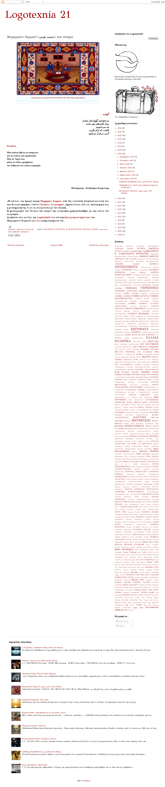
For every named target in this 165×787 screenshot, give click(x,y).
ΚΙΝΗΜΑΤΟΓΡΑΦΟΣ (145, 380)
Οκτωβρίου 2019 (127, 160)
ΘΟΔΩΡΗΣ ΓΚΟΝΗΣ (142, 364)
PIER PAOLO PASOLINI (149, 575)
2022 (120, 143)
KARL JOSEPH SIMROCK (145, 555)
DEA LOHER (120, 509)
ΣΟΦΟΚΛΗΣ (147, 466)
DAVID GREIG (143, 507)
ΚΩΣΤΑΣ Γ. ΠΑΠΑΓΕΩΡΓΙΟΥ (139, 392)
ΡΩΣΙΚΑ (155, 456)
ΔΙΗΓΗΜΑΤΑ (139, 329)
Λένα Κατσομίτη (145, 397)
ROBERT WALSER (123, 582)
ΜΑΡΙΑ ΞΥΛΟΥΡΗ (152, 405)
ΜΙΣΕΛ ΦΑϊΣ (129, 423)
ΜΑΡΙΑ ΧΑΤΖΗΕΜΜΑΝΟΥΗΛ (141, 410)
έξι (38, 220)
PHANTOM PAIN (132, 575)
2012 (120, 220)
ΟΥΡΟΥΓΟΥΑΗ (120, 444)
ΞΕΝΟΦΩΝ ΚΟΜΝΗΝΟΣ (124, 439)
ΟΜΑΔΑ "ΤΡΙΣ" (130, 441)
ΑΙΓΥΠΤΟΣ (119, 251)
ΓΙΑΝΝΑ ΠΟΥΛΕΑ (130, 293)
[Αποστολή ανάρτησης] (9, 227)
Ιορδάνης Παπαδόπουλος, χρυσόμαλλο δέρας (139, 182)
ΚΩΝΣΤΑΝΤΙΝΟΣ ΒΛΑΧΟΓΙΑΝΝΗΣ (129, 387)
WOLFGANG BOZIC (132, 597)
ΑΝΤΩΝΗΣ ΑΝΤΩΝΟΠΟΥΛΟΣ (147, 261)
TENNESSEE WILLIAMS (124, 590)
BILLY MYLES (147, 502)
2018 (120, 198)
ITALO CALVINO (152, 544)
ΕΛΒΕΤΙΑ (136, 332)
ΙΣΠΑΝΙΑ (135, 372)
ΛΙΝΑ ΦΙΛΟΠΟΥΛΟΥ (135, 400)
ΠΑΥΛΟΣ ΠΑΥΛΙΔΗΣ (144, 449)
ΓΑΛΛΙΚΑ (118, 288)
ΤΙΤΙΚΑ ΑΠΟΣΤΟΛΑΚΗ (134, 479)
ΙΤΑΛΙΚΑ (118, 374)
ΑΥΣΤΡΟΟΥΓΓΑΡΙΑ (123, 275)
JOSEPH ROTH (153, 552)
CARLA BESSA (145, 504)
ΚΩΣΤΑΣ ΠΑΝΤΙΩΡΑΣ (139, 395)
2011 (120, 224)
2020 (120, 150)
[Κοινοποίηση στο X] (14, 235)
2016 (120, 206)
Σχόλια (121, 626)
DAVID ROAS (154, 507)
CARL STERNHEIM (131, 504)
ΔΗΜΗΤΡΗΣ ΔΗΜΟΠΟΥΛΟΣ (139, 321)
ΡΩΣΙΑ (148, 456)
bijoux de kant (136, 502)
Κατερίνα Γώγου (142, 377)
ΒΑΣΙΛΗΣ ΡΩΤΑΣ (135, 280)
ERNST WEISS (129, 517)
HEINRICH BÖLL (127, 537)
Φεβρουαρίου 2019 (128, 175)
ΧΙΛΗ (156, 484)
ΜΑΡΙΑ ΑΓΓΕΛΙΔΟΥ (150, 402)
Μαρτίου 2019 (126, 171)
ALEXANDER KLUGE (150, 494)
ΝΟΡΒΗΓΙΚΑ (144, 436)
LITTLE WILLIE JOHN (130, 560)
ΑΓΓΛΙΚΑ (141, 248)
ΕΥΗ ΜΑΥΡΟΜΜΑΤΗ (149, 344)
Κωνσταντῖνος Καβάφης (135, 390)
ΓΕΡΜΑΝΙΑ (131, 288)
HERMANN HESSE (121, 542)
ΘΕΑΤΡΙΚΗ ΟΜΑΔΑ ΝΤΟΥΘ (131, 357)
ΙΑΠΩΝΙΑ (130, 370)
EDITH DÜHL (121, 512)
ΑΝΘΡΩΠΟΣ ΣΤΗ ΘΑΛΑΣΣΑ (126, 259)
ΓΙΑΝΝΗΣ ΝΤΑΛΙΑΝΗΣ (139, 301)
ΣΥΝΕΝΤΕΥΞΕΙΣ (121, 477)
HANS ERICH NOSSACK (123, 534)
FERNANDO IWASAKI (123, 519)
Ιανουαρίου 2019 (127, 179)
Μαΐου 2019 (125, 164)
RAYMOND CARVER (122, 580)
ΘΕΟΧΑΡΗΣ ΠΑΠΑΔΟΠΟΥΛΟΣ (125, 362)
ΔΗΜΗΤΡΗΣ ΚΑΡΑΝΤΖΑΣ (137, 324)
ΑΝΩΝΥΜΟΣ (154, 264)
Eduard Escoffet (134, 512)
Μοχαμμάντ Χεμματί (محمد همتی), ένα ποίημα (135, 192)
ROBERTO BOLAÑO (141, 582)
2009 (120, 231)
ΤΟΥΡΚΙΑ (146, 479)
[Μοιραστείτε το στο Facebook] (16, 235)
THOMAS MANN (147, 592)
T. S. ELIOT (154, 587)
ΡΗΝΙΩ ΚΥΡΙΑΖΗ (143, 454)
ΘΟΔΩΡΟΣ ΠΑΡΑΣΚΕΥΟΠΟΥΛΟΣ (138, 367)
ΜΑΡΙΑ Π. (118, 407)
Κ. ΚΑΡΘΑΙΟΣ (120, 377)
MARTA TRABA (120, 565)
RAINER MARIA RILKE (124, 577)
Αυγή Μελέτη (138, 272)
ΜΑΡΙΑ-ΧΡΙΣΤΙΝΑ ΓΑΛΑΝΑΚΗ (137, 412)
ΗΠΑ (157, 352)
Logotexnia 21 (38, 14)
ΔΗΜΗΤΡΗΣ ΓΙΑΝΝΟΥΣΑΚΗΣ (126, 319)
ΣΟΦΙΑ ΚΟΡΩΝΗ (136, 466)
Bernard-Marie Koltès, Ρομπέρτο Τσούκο (39, 739)
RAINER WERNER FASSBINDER (147, 577)
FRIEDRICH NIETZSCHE (135, 524)
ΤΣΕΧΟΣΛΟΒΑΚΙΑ (135, 482)
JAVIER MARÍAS (136, 547)
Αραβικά (118, 270)
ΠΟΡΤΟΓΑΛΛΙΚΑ (129, 454)
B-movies (131, 499)
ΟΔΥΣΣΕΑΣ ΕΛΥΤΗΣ (144, 439)
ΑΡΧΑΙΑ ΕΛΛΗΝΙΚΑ (140, 270)
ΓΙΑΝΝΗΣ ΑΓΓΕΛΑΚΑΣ (149, 293)
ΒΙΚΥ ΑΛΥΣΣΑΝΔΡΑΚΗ (123, 285)
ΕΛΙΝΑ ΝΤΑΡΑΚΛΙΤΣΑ (133, 338)
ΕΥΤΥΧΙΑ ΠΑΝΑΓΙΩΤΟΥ (123, 347)
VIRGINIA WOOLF (129, 595)
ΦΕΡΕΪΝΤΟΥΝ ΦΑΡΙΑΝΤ (124, 484)
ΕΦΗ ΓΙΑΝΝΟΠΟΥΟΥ (141, 347)
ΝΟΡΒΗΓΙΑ (134, 436)
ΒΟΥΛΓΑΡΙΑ (137, 285)
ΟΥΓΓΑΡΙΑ (154, 441)
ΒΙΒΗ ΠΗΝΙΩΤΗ (153, 282)
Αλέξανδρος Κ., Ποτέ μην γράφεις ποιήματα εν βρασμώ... (138, 186)
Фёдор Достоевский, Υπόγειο (34, 726)
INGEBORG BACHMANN (134, 544)
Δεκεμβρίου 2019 (127, 157)
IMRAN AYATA (148, 542)
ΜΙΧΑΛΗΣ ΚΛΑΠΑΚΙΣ (144, 423)
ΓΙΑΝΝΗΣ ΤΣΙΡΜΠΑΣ (137, 303)
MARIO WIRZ (153, 562)
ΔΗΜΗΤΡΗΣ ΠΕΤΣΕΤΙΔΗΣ (139, 326)
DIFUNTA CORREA (133, 509)
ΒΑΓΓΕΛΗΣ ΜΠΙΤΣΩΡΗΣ (141, 275)
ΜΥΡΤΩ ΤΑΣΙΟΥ (152, 426)
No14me (134, 572)
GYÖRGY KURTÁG (152, 532)
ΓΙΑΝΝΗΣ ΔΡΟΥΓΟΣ (140, 296)
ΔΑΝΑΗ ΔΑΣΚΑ (129, 316)
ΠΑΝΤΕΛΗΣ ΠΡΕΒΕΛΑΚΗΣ (125, 449)
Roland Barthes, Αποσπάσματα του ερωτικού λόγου (44, 713)
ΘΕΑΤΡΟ (146, 356)
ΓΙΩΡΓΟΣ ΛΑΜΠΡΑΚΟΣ (135, 308)
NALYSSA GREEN (137, 570)
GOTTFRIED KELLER (141, 529)
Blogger (87, 781)
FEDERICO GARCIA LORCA (147, 517)
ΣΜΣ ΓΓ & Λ (122, 464)
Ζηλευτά (154, 346)
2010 (120, 227)
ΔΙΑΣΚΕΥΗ (155, 326)
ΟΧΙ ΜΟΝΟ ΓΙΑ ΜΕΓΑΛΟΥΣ (139, 444)
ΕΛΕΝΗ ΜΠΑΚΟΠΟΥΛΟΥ (135, 335)
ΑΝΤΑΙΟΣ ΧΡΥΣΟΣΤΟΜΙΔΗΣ (148, 259)
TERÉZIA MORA (140, 590)
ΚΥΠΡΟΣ (155, 385)
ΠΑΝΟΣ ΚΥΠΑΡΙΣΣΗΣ (133, 446)
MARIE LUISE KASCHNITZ (134, 562)
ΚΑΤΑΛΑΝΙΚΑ (130, 377)
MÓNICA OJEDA (121, 570)
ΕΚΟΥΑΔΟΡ (127, 332)
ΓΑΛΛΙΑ (155, 285)
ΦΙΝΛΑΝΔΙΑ (138, 484)
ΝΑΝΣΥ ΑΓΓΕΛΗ (125, 429)
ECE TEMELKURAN (151, 509)
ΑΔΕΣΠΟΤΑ (154, 248)
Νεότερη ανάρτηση (16, 245)
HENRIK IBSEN (131, 539)
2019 (120, 154)
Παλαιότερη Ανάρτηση (98, 245)
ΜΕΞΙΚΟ (127, 421)
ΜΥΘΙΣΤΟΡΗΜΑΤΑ (134, 426)
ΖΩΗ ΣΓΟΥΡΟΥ (120, 349)
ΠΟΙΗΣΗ (94, 229)
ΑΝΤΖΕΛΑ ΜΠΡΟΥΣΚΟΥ (124, 261)
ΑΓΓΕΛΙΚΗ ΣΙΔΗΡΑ (124, 248)
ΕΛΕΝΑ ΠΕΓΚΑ (147, 332)
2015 (120, 209)
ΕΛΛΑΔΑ (152, 337)
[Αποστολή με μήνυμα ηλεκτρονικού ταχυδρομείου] (9, 235)
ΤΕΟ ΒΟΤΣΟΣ (120, 479)
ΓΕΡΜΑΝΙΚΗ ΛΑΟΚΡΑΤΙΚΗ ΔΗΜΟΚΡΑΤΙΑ (132, 291)
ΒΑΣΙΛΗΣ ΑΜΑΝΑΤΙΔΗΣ (137, 277)
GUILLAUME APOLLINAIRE (133, 532)
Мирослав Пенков (121, 602)
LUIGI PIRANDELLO (147, 560)
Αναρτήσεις (123, 621)
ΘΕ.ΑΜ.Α (139, 354)
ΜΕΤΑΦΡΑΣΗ (76, 229)
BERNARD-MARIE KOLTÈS (148, 499)
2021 (120, 146)
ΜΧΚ (116, 429)
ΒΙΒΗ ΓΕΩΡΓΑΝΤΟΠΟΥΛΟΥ (137, 282)
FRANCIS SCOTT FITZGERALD (140, 522)
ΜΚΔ (157, 423)
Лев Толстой (154, 600)
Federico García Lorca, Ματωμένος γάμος (39, 661)
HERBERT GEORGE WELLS (148, 539)
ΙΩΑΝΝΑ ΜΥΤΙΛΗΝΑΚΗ (149, 375)
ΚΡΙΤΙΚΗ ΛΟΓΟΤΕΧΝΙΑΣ (138, 382)
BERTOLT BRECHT (122, 502)
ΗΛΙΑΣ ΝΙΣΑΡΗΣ (133, 349)
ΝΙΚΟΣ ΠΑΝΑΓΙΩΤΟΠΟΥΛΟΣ (133, 434)
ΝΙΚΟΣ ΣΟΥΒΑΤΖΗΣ (122, 436)
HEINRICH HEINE (142, 537)
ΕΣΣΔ (117, 344)
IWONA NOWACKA (122, 547)
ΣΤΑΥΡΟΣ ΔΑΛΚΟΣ (142, 469)
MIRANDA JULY (152, 567)
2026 (120, 128)
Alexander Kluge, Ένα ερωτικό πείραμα (39, 674)
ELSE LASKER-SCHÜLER (143, 514)
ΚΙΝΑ (125, 380)
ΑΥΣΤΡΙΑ (155, 272)
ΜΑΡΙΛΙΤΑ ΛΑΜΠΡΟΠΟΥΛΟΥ (136, 415)
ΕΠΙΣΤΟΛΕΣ (153, 341)
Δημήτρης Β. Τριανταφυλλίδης (147, 316)
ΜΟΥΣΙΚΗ (119, 426)
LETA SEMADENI (145, 557)
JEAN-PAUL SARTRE (151, 547)
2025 (120, 132)
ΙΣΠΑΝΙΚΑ (145, 372)
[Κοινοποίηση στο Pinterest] (19, 235)
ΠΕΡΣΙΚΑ (86, 229)
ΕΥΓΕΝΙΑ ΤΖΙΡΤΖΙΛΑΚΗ (129, 344)
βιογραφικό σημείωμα (78, 217)
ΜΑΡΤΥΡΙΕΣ (139, 417)
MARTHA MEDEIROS (134, 565)
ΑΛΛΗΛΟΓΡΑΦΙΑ (132, 256)
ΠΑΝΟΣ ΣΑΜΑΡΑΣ (151, 446)
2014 (120, 213)
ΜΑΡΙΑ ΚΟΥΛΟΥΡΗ (138, 405)
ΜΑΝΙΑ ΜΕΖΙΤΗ (134, 402)
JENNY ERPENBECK (124, 549)
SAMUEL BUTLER (145, 585)
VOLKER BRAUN (143, 595)
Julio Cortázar (131, 555)
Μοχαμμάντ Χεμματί (50, 201)
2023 (120, 139)
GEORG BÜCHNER (133, 527)
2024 (120, 135)
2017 (120, 202)
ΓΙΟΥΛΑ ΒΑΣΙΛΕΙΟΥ (138, 306)
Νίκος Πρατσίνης (152, 434)
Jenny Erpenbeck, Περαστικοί (34, 765)
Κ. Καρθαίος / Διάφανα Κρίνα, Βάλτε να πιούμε (42, 647)
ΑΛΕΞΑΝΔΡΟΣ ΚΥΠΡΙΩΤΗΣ (54, 229)
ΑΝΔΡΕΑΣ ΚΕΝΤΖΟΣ (149, 256)
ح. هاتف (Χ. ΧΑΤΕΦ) (133, 605)
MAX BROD (147, 565)
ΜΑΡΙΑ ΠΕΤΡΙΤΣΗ (130, 407)
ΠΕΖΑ (156, 449)
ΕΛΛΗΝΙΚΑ (123, 341)
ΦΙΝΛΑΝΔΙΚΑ (148, 484)
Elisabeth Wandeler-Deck (123, 514)
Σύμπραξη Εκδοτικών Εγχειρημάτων (143, 474)
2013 (120, 217)
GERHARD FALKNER (123, 529)
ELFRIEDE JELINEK (150, 512)
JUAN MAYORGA (120, 555)
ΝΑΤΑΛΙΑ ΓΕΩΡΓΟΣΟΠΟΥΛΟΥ (139, 431)
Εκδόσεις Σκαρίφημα (52, 204)
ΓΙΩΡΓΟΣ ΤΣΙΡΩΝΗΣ (141, 311)
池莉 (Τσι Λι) (129, 610)
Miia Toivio (141, 567)
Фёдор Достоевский (134, 602)
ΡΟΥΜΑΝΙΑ (141, 456)
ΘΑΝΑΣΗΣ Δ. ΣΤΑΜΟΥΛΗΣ (125, 354)
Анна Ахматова (147, 597)
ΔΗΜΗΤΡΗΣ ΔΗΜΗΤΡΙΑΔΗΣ (148, 319)
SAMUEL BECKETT (130, 585)
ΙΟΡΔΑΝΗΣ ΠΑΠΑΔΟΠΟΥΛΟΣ (147, 370)
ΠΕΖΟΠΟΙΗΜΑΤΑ (122, 451)
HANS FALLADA (139, 534)
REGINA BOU (137, 580)
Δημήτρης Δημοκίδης (122, 321)
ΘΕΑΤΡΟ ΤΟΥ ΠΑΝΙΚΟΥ (149, 359)
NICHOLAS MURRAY (122, 572)
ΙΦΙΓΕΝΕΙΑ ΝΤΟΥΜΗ (131, 375)
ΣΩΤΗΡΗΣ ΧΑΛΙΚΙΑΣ (135, 477)
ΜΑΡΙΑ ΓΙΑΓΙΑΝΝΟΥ (122, 405)
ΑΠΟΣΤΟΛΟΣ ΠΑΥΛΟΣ (150, 267)
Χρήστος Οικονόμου (122, 487)
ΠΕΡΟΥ (134, 451)
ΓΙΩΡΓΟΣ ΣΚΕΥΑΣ (122, 311)
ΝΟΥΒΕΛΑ (154, 436)
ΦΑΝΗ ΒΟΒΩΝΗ (152, 482)
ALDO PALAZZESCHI (133, 494)
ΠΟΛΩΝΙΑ (118, 454)
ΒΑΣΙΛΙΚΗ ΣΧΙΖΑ (121, 282)
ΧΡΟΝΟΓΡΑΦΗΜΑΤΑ (136, 492)
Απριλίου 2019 (126, 168)
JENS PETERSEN (141, 549)
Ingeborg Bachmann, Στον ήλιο (35, 700)
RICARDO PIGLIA (152, 580)
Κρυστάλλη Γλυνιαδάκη (139, 385)
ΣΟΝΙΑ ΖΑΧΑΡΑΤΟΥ (141, 464)
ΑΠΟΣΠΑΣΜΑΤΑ (126, 266)
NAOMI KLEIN (152, 570)
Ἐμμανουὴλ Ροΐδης (139, 341)
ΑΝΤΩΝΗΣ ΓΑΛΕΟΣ (127, 264)
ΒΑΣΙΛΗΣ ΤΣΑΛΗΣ (151, 280)
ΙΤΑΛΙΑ (155, 372)
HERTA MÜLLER (135, 542)
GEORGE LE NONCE (150, 527)
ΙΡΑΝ (68, 229)
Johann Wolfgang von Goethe (135, 552)
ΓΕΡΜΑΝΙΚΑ (150, 288)
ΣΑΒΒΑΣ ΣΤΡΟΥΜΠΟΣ (123, 459)
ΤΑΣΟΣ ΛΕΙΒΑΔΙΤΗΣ (151, 477)
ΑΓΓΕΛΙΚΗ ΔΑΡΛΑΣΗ (124, 246)
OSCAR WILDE (145, 572)
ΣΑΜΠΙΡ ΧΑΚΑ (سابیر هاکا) (140, 459)
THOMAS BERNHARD (131, 592)
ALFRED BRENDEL (123, 497)
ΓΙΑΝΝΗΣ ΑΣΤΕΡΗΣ (123, 296)
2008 (120, 235)
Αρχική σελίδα (56, 245)
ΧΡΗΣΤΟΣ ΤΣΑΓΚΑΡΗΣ (141, 487)
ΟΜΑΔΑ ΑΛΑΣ (143, 441)
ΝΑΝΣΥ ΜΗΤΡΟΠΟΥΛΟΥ (140, 429)
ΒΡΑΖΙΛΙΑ (147, 285)
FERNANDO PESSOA (142, 519)
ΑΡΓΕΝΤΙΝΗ (127, 270)
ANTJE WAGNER (141, 497)
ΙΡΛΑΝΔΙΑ (125, 372)
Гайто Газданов (144, 600)
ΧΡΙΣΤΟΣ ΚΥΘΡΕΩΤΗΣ (135, 489)
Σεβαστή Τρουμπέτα (131, 461)
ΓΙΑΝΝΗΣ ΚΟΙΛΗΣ (142, 298)
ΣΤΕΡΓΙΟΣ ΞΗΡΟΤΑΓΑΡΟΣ (136, 472)
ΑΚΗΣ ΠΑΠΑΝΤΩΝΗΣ (133, 251)
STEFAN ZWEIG (128, 587)
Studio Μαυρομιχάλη (142, 587)
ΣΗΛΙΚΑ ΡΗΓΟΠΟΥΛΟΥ (149, 461)
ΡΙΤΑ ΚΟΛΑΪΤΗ (129, 456)
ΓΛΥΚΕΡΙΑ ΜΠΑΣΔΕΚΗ (138, 314)
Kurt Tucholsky (130, 557)
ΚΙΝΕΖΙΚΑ (132, 380)
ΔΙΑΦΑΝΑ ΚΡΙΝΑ (121, 329)
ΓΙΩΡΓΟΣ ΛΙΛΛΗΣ (152, 308)
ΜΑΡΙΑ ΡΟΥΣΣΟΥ (145, 407)
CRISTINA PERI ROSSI (129, 507)
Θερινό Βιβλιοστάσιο (144, 362)
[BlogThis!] (11, 235)
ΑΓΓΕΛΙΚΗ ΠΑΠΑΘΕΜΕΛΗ (147, 246)
